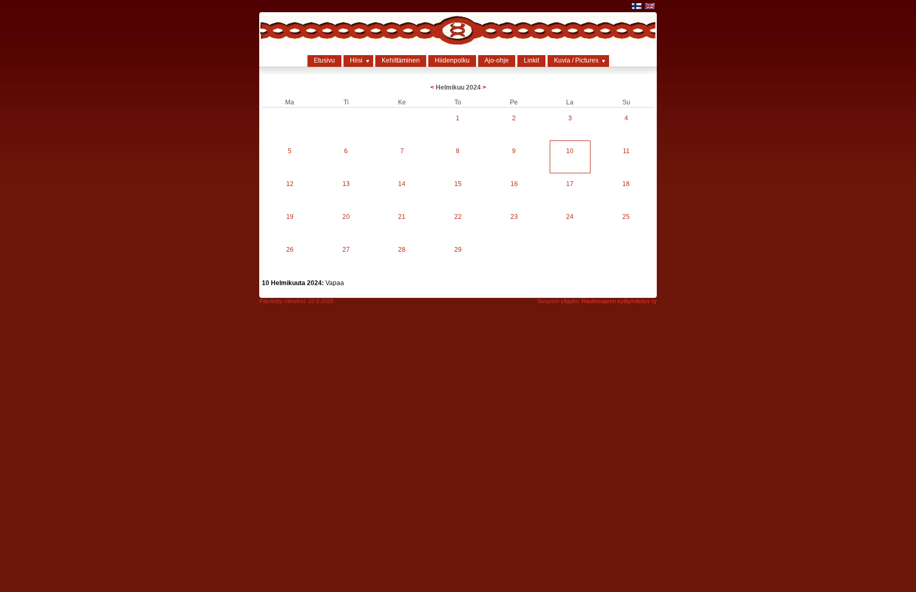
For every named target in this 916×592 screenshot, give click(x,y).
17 (570, 184)
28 (402, 249)
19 (290, 216)
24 (570, 216)
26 (290, 249)
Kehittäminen (401, 60)
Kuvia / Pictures (576, 60)
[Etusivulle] (458, 42)
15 (458, 184)
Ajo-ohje (497, 60)
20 (346, 216)
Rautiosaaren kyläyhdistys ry (619, 301)
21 (402, 216)
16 (514, 184)
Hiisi (356, 60)
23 (514, 216)
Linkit (531, 60)
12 (290, 184)
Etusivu (324, 60)
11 (626, 151)
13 (346, 184)
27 (346, 249)
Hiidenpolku (452, 60)
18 (626, 184)
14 (402, 184)
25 (626, 216)
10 (570, 151)
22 (458, 216)
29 (458, 249)
